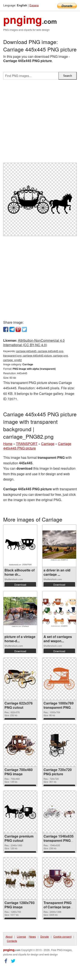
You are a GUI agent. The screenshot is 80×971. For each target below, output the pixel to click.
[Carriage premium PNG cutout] (20, 812)
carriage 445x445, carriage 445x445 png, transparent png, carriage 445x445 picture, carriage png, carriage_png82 (35, 355)
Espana (34, 5)
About (9, 936)
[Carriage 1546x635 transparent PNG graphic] (59, 811)
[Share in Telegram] (12, 329)
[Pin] (18, 329)
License (21, 936)
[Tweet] (24, 329)
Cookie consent (62, 936)
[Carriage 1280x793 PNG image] (20, 878)
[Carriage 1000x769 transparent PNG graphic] (59, 679)
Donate (44, 936)
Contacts (12, 941)
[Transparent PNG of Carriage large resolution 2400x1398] (59, 878)
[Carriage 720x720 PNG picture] (59, 745)
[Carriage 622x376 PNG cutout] (20, 678)
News (32, 936)
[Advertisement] (40, 123)
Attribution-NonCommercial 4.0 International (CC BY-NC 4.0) (34, 342)
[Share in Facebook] (5, 329)
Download (20, 584)
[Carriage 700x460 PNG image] (20, 745)
